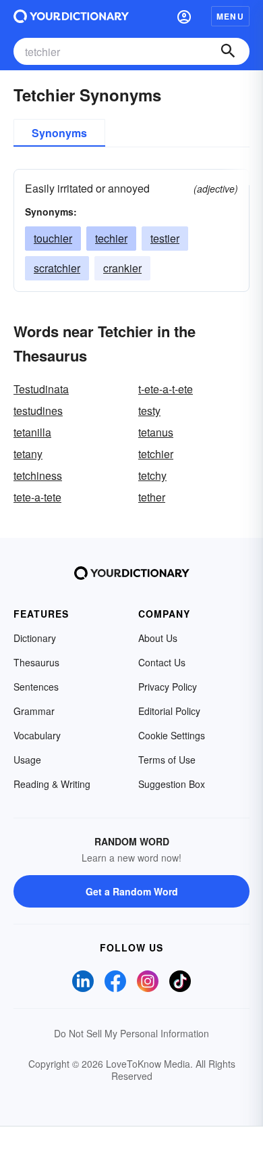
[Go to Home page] (71, 16)
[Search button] (228, 51)
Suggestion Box (171, 784)
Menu (230, 16)
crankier (122, 268)
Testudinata (41, 389)
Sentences (36, 686)
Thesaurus (36, 662)
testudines (38, 410)
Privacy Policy (167, 686)
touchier (53, 238)
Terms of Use (167, 759)
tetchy (152, 475)
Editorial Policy (169, 711)
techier (111, 238)
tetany (27, 454)
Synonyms (59, 133)
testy (149, 410)
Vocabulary (37, 735)
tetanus (155, 432)
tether (151, 497)
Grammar (34, 711)
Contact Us (161, 662)
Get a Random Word (132, 891)
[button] (184, 16)
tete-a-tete (37, 497)
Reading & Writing (51, 784)
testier (164, 238)
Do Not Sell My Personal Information (131, 1033)
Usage (27, 759)
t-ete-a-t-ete (165, 389)
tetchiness (37, 475)
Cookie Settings (171, 735)
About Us (157, 638)
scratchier (57, 268)
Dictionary (34, 638)
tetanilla (32, 432)
